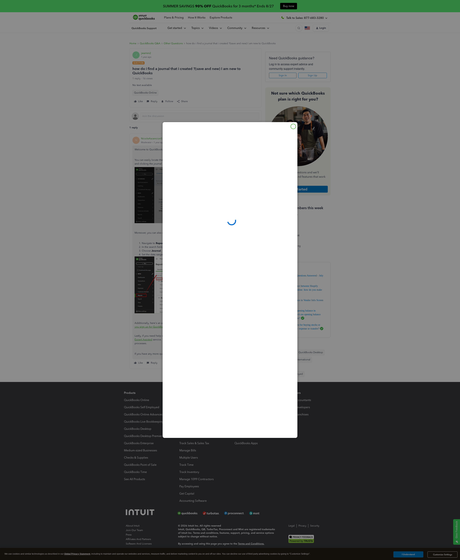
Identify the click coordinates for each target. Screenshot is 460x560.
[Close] (293, 126)
